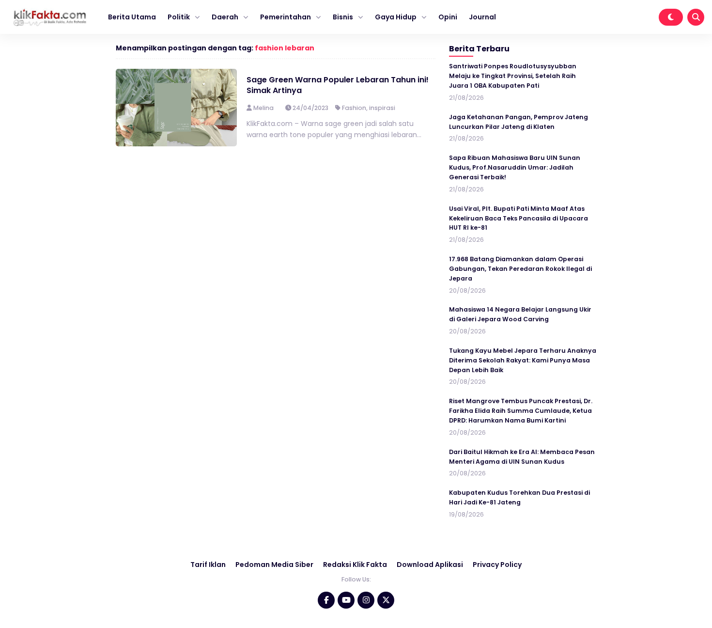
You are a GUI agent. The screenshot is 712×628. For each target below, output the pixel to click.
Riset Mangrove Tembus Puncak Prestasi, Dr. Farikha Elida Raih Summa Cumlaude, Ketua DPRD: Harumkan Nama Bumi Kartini (520, 410)
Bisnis (343, 17)
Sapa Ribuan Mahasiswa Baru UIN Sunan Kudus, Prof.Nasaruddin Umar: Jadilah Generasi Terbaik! (514, 167)
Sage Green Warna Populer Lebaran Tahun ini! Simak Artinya (338, 85)
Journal (482, 17)
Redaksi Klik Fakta (355, 564)
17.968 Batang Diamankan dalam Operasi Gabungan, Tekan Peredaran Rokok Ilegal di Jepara (520, 269)
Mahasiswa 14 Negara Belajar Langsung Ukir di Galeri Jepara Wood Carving (520, 314)
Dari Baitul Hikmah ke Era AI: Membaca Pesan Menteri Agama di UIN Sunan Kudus (522, 457)
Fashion (354, 108)
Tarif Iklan (208, 564)
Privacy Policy (497, 564)
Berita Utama (132, 17)
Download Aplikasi (430, 564)
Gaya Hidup (396, 17)
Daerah (225, 17)
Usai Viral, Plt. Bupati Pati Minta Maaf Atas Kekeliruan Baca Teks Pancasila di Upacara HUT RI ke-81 (518, 218)
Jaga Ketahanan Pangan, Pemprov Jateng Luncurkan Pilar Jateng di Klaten (518, 122)
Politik (179, 17)
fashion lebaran (284, 48)
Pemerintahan (285, 17)
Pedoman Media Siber (274, 564)
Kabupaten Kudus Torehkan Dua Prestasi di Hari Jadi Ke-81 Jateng (519, 497)
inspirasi (382, 108)
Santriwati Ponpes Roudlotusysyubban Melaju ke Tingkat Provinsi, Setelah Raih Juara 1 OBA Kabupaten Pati (512, 76)
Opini (447, 17)
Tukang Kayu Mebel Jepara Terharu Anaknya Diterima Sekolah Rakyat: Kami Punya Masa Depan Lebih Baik (522, 360)
